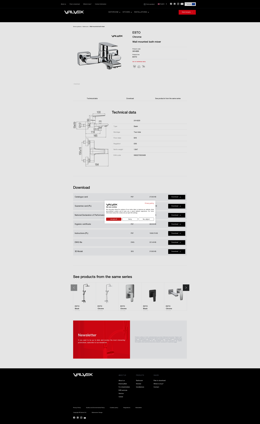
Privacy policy (149, 203)
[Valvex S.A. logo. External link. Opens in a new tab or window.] (111, 205)
